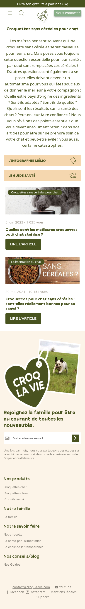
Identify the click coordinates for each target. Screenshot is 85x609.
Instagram (38, 592)
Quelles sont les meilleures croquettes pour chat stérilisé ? (41, 232)
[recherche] (21, 13)
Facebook (17, 592)
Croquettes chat (15, 487)
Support (42, 597)
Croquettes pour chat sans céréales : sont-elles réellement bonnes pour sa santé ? (40, 303)
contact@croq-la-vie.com (31, 587)
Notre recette (13, 534)
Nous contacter (68, 13)
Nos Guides (12, 564)
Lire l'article (23, 244)
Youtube (65, 587)
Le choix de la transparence (24, 547)
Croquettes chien (16, 493)
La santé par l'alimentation (22, 541)
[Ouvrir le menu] (10, 13)
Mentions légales (64, 592)
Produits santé (14, 499)
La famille (10, 517)
